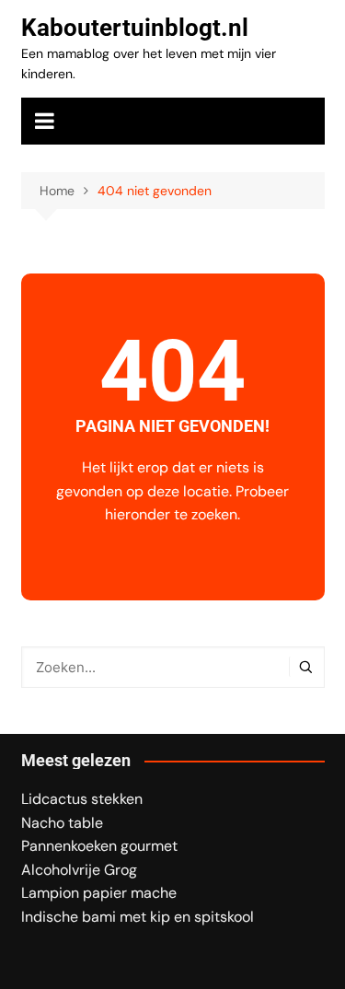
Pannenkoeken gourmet (99, 845)
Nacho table (62, 822)
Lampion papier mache (99, 892)
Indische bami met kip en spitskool (137, 916)
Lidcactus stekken (82, 799)
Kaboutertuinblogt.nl (134, 27)
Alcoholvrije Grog (79, 869)
